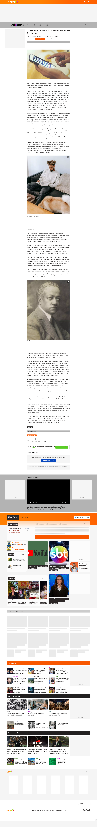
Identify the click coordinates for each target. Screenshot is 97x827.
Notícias (44, 441)
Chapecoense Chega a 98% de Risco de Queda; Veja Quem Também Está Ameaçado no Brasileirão (20, 761)
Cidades (57, 686)
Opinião (32, 439)
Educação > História (51, 439)
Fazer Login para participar (48, 460)
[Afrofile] (30, 427)
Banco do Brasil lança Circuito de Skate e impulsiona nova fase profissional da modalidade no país (41, 761)
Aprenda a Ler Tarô (19, 549)
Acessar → (24, 554)
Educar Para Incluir (40, 439)
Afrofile (60, 439)
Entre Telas (15, 676)
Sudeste (50, 711)
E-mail (84, 1)
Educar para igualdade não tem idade (62, 724)
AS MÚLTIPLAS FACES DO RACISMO (36, 714)
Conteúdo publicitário (35, 441)
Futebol (57, 676)
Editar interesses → (85, 523)
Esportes (8, 747)
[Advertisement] (80, 725)
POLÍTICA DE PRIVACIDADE (61, 810)
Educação (51, 441)
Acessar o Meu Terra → (26, 517)
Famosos (36, 667)
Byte (35, 686)
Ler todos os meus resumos (62, 537)
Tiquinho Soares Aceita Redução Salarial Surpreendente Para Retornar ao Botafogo (17, 751)
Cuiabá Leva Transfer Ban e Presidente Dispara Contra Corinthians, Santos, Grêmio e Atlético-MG (58, 751)
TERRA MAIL (66, 1)
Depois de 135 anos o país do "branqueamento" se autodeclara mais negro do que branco (41, 725)
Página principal (14, 2)
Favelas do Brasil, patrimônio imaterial (19, 724)
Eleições (14, 667)
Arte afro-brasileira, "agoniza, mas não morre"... (58, 714)
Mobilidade (36, 676)
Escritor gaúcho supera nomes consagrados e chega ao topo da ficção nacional (37, 751)
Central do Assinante (76, 1)
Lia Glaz (28, 505)
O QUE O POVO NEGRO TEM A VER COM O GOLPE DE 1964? (16, 714)
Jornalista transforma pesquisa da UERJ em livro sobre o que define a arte (63, 761)
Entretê (57, 667)
